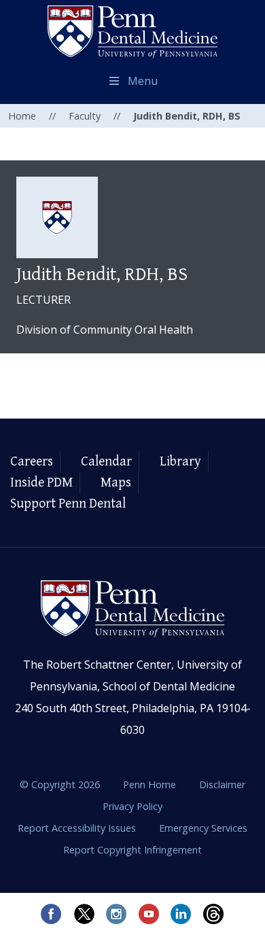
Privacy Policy (132, 806)
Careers (31, 462)
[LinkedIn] (181, 914)
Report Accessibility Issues (78, 828)
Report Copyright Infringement (132, 849)
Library (180, 462)
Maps (116, 483)
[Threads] (214, 914)
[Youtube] (149, 914)
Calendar (106, 462)
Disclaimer (222, 784)
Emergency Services (203, 828)
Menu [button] (143, 80)
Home (22, 115)
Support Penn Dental (68, 504)
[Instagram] (116, 914)
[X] (83, 914)
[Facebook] (51, 914)
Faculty (85, 115)
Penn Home (151, 784)
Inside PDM (41, 483)
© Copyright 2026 (60, 784)
